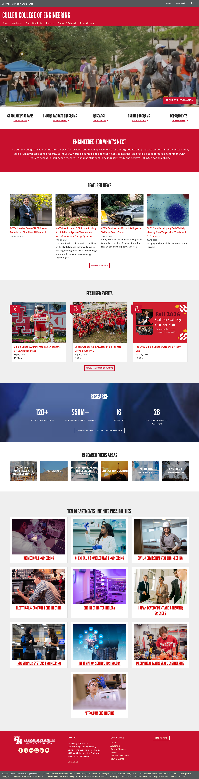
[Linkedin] (42, 750)
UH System (96, 774)
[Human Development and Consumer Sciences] (160, 587)
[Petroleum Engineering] (99, 692)
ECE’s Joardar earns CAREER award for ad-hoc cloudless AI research (29, 230)
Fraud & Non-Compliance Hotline (165, 774)
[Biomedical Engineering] (39, 537)
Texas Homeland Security (121, 774)
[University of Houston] (17, 3)
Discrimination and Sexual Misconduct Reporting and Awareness (143, 776)
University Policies (178, 776)
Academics (17, 23)
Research (50, 23)
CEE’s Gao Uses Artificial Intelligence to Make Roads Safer (121, 230)
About (5, 23)
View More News (99, 265)
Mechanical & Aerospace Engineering (160, 663)
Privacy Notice (7, 776)
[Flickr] (31, 750)
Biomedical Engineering (38, 558)
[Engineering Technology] (99, 587)
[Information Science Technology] (99, 642)
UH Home (46, 774)
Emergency (85, 774)
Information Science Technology (99, 663)
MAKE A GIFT (161, 738)
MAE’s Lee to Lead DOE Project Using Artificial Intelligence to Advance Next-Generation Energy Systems (76, 232)
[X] (26, 750)
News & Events (87, 23)
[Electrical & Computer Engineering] (39, 587)
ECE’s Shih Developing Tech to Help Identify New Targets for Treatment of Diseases (166, 232)
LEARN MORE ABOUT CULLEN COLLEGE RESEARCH (99, 430)
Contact (167, 3)
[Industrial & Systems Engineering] (39, 642)
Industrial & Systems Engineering (39, 663)
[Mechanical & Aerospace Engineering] (160, 642)
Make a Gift (181, 3)
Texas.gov (105, 774)
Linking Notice (185, 774)
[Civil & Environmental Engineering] (160, 537)
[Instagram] (36, 750)
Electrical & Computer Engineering (39, 608)
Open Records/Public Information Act (29, 776)
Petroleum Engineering (99, 713)
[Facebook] (20, 750)
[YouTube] (47, 750)
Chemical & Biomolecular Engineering (99, 558)
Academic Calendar (60, 774)
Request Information (179, 100)
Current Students (34, 23)
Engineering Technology (99, 608)
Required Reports (70, 776)
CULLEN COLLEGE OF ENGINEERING (36, 15)
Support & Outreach (67, 23)
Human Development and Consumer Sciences (160, 610)
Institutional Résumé (54, 776)
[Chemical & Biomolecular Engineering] (99, 537)
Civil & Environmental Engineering (160, 558)
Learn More (20, 120)
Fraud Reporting (144, 774)
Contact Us (73, 761)
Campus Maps (74, 774)
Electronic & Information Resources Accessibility (98, 776)
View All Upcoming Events (99, 368)
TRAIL (134, 774)
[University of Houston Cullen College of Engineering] (34, 739)
